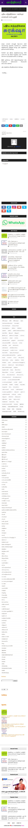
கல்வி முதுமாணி (5, 350)
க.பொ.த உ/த (14, 342)
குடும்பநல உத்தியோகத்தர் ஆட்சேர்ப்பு (9, 355)
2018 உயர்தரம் (4, 320)
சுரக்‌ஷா (11, 119)
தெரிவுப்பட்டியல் (11, 364)
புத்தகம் (20, 382)
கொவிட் (3, 357)
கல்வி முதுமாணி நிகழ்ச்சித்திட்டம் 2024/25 (13, 791)
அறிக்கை (13, 328)
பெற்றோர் (11, 384)
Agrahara (22, 404)
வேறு (17, 401)
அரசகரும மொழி (15, 325)
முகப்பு (4, 8)
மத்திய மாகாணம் (5, 389)
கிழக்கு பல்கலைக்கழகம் (14, 352)
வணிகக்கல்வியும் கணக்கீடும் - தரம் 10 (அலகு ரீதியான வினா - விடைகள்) (17, 250)
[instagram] (14, 207)
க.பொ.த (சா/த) (20, 340)
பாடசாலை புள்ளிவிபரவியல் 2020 (14, 379)
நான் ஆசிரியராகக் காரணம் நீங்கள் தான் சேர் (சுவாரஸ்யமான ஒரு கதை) (16, 295)
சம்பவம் (15, 357)
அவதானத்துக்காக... (6, 328)
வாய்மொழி (14, 394)
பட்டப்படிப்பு (12, 372)
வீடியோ (10, 399)
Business (4, 406)
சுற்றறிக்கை (17, 119)
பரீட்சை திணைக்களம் (11, 374)
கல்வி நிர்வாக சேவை (13, 347)
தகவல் (9, 362)
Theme (22, 825)
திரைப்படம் (4, 364)
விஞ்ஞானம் (4, 396)
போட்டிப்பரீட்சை (16, 387)
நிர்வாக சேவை (17, 369)
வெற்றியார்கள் (4, 401)
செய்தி (22, 360)
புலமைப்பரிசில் (4, 384)
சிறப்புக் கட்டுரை (5, 360)
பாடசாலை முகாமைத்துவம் (7, 382)
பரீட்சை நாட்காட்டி (20, 374)
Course (3, 409)
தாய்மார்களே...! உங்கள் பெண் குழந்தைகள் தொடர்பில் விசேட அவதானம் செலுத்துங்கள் (15, 258)
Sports (3, 705)
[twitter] (9, 207)
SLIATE (14, 411)
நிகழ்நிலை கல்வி (5, 369)
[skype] (24, 207)
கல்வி (10, 345)
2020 (10, 320)
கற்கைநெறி (21, 350)
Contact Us (19, 823)
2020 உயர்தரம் (16, 320)
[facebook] (3, 207)
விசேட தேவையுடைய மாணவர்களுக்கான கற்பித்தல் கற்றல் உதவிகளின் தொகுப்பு (16, 243)
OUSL (13, 409)
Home (9, 823)
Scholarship (18, 409)
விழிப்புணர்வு (4, 399)
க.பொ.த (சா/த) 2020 (6, 342)
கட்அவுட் (20, 342)
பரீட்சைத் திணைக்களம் (6, 377)
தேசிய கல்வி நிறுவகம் (20, 364)
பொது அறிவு (22, 384)
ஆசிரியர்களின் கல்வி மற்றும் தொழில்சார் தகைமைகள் (14, 281)
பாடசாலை (22, 119)
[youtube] (19, 207)
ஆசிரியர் (9, 330)
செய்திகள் (4, 362)
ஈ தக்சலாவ (22, 335)
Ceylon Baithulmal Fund (13, 406)
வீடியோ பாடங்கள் (17, 399)
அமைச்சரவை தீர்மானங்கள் (7, 323)
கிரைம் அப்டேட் (5, 352)
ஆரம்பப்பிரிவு (4, 333)
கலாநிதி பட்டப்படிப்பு (13, 350)
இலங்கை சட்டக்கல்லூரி (14, 335)
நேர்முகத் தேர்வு (5, 372)
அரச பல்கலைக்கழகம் (6, 325)
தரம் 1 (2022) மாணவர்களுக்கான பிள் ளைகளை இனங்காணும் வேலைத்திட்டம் (17, 288)
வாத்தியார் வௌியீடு (6, 394)
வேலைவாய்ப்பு (11, 401)
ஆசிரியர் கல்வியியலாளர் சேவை (18, 330)
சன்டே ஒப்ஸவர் (21, 357)
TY (13, 825)
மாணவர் (3, 120)
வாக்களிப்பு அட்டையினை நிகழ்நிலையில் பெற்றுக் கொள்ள (15, 274)
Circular (21, 406)
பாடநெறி (15, 382)
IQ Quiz (8, 409)
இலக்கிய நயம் (5, 335)
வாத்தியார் (17, 146)
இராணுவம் (17, 333)
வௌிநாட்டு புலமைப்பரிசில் (7, 404)
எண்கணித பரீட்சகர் (5, 340)
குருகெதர (19, 355)
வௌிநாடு (16, 404)
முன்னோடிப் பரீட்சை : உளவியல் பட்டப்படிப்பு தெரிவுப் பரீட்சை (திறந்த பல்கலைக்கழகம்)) (16, 267)
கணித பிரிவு (4, 345)
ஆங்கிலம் (4, 330)
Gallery (4, 695)
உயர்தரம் (11, 337)
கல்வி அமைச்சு (8, 8)
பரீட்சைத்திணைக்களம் (17, 377)
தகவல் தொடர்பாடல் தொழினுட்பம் (19, 362)
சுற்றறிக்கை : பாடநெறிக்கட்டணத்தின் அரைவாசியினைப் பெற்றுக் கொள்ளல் (16, 235)
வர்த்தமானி (16, 391)
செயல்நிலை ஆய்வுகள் (13, 301)
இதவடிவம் (11, 333)
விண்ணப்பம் (11, 396)
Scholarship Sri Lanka (6, 411)
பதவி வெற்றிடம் (19, 372)
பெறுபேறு (16, 384)
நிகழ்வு (11, 369)
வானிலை (19, 394)
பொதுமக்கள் (4, 387)
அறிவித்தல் (19, 328)
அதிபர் (22, 320)
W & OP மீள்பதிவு (21, 411)
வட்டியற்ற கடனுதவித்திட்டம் (7, 391)
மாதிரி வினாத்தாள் (19, 389)
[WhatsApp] (14, 210)
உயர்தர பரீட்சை (5, 337)
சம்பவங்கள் (9, 357)
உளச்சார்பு (16, 337)
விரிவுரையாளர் (17, 396)
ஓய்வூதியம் (13, 340)
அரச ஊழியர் (16, 323)
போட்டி (10, 387)
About (13, 823)
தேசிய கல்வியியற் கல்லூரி (7, 367)
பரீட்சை (3, 374)
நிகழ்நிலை (16, 367)
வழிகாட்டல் (23, 391)
